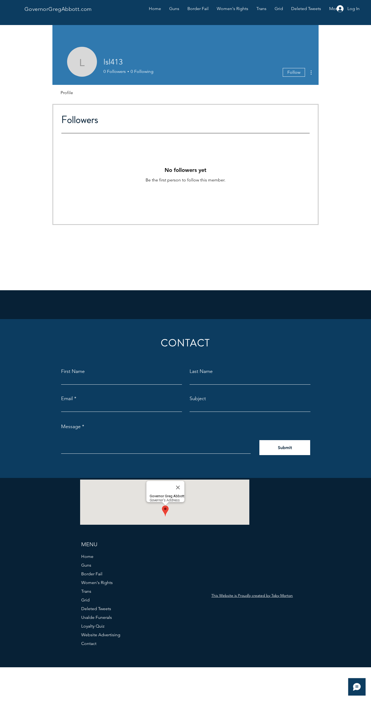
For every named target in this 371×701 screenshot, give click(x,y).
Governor (36, 9)
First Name (73, 371)
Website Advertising (100, 634)
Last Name (201, 371)
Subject (198, 398)
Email (67, 398)
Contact (88, 643)
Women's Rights (97, 582)
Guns (86, 565)
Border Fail (91, 573)
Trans (86, 591)
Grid (85, 600)
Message (71, 426)
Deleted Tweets (96, 608)
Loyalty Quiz (93, 626)
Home (87, 556)
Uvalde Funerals (96, 617)
